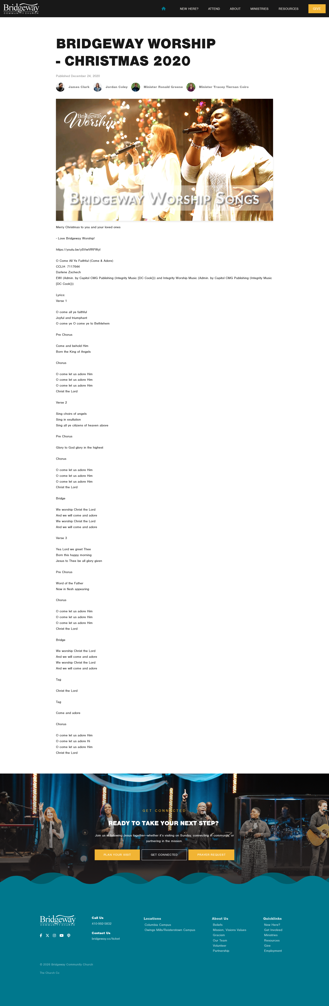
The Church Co (49, 973)
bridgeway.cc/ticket (106, 939)
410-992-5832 (101, 924)
